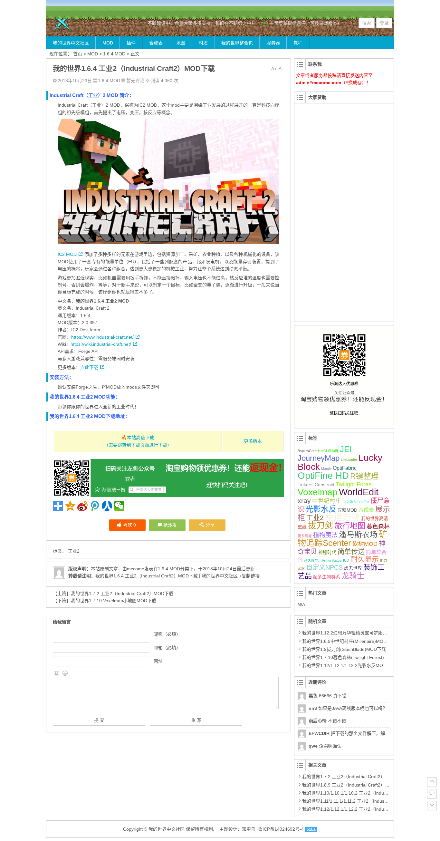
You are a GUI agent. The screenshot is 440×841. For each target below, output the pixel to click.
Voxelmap (318, 492)
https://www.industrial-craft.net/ (102, 337)
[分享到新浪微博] (82, 506)
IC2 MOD (67, 254)
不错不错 (327, 720)
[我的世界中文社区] (84, 24)
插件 (131, 42)
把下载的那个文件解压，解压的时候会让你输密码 (369, 733)
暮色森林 (378, 526)
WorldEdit (358, 492)
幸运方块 (342, 517)
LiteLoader (349, 459)
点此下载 (89, 367)
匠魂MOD (347, 510)
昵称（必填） (167, 634)
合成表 (156, 42)
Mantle (326, 468)
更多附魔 (305, 536)
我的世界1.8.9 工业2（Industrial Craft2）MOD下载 (353, 785)
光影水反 (320, 509)
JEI (346, 449)
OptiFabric (345, 468)
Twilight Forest (354, 484)
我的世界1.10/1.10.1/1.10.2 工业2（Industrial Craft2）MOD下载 (367, 793)
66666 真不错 (328, 695)
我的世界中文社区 (71, 42)
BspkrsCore (307, 451)
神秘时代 (327, 552)
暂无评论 (135, 80)
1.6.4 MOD (114, 53)
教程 (297, 42)
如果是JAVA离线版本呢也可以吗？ (348, 708)
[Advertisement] (344, 216)
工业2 (74, 551)
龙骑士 (353, 576)
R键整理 (364, 476)
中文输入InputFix (355, 502)
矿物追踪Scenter (342, 538)
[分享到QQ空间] (70, 506)
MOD (107, 42)
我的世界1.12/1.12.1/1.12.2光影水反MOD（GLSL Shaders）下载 (368, 665)
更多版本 (253, 441)
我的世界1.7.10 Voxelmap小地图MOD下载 (113, 600)
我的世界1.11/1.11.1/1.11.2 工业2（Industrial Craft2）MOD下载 (366, 801)
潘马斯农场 (358, 534)
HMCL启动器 (328, 451)
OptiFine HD (323, 475)
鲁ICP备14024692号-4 (281, 829)
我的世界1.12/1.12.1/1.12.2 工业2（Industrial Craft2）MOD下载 (367, 809)
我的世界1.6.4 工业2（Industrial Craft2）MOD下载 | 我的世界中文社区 (166, 575)
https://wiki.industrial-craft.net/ (101, 344)
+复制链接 (249, 575)
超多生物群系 (326, 576)
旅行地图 (349, 525)
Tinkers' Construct (316, 484)
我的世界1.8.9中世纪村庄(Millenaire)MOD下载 (349, 641)
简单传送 (351, 551)
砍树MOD (365, 544)
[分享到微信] (119, 506)
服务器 (273, 42)
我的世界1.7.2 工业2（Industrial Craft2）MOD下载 (122, 593)
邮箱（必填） (167, 647)
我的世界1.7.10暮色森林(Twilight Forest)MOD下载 (353, 657)
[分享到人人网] (107, 506)
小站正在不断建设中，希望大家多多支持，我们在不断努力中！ (185, 23)
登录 (384, 22)
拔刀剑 (320, 525)
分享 (210, 524)
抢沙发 (170, 524)
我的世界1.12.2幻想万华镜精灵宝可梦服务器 (347, 632)
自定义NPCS (324, 567)
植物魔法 (325, 535)
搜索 (366, 22)
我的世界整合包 (237, 42)
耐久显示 (364, 559)
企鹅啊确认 (325, 746)
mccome (135, 568)
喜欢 (129, 524)
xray (304, 500)
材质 (203, 42)
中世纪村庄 (326, 501)
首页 (77, 53)
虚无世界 (353, 568)
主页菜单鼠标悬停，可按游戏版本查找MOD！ (307, 23)
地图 (180, 42)
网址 (158, 661)
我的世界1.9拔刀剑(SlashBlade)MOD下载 (344, 649)
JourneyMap (319, 458)
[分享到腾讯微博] (95, 506)
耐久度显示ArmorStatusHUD (326, 560)
